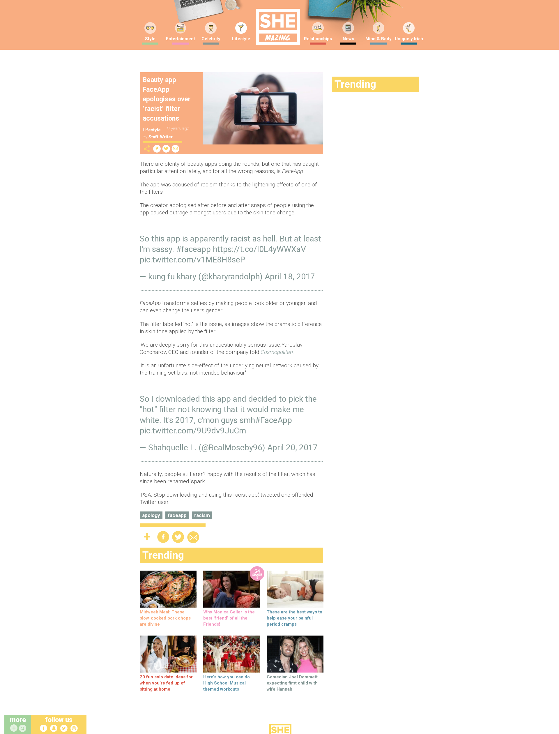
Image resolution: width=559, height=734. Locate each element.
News (348, 38)
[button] (23, 729)
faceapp (177, 515)
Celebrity (210, 38)
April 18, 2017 (290, 276)
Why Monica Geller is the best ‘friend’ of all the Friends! (229, 618)
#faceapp (193, 249)
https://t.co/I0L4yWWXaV (259, 249)
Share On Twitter (166, 149)
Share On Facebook (157, 149)
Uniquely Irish (409, 38)
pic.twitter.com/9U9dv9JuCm (193, 430)
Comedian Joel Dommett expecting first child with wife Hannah (292, 683)
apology (151, 515)
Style (150, 38)
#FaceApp (273, 420)
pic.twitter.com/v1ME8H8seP (192, 259)
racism (202, 515)
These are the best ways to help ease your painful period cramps (294, 618)
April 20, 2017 (292, 447)
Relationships (318, 38)
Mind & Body (378, 38)
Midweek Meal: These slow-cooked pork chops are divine (165, 618)
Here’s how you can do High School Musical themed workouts (226, 683)
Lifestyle (241, 38)
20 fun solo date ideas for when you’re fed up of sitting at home (166, 683)
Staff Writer (160, 137)
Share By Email (175, 149)
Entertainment (180, 38)
